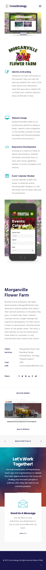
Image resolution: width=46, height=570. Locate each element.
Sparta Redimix (23, 429)
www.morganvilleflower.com (31, 365)
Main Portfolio (23, 441)
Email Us (23, 533)
